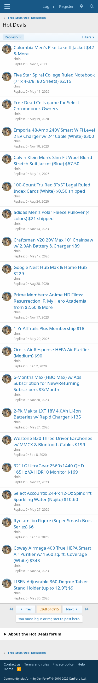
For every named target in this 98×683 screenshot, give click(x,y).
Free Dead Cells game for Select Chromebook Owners (46, 105)
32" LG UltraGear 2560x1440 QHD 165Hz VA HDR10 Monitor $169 (49, 469)
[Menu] (7, 6)
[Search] (92, 6)
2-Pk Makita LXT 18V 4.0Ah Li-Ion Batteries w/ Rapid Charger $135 (47, 414)
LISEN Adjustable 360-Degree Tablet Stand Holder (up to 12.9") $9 (51, 585)
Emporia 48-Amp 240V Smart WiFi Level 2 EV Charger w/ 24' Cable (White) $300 (54, 133)
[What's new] (81, 6)
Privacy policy (63, 664)
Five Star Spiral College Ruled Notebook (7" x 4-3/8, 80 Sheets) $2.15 (54, 78)
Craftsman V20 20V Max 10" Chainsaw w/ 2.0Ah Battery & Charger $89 (53, 243)
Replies (10, 37)
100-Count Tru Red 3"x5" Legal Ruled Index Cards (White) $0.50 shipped (52, 188)
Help (81, 664)
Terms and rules (36, 664)
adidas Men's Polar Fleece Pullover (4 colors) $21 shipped (52, 215)
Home (8, 669)
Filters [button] (86, 37)
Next (70, 609)
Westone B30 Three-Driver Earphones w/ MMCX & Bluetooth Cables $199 (53, 441)
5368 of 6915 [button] (49, 609)
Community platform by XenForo (45, 678)
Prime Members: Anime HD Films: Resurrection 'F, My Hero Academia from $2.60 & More (50, 301)
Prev (28, 609)
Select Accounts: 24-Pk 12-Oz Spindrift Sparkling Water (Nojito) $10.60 (52, 496)
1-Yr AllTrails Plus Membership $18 (49, 328)
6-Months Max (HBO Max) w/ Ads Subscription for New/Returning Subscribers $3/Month (47, 383)
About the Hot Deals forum (34, 634)
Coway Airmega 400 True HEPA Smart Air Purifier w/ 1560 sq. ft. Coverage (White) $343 (52, 554)
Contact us (12, 664)
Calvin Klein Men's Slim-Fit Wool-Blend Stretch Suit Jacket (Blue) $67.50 (53, 160)
